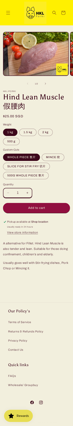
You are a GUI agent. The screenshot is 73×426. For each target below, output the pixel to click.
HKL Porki (29, 422)
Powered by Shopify (47, 422)
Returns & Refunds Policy (25, 331)
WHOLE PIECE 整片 (21, 157)
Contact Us (15, 349)
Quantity (8, 184)
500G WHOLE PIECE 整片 (25, 175)
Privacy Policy (17, 340)
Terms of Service (19, 322)
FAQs (12, 375)
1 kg (10, 132)
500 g (11, 141)
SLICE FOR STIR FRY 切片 (26, 166)
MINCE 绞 (53, 157)
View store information (22, 232)
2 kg (45, 132)
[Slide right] (45, 83)
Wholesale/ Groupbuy (23, 385)
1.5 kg (28, 132)
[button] (8, 12)
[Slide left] (27, 83)
